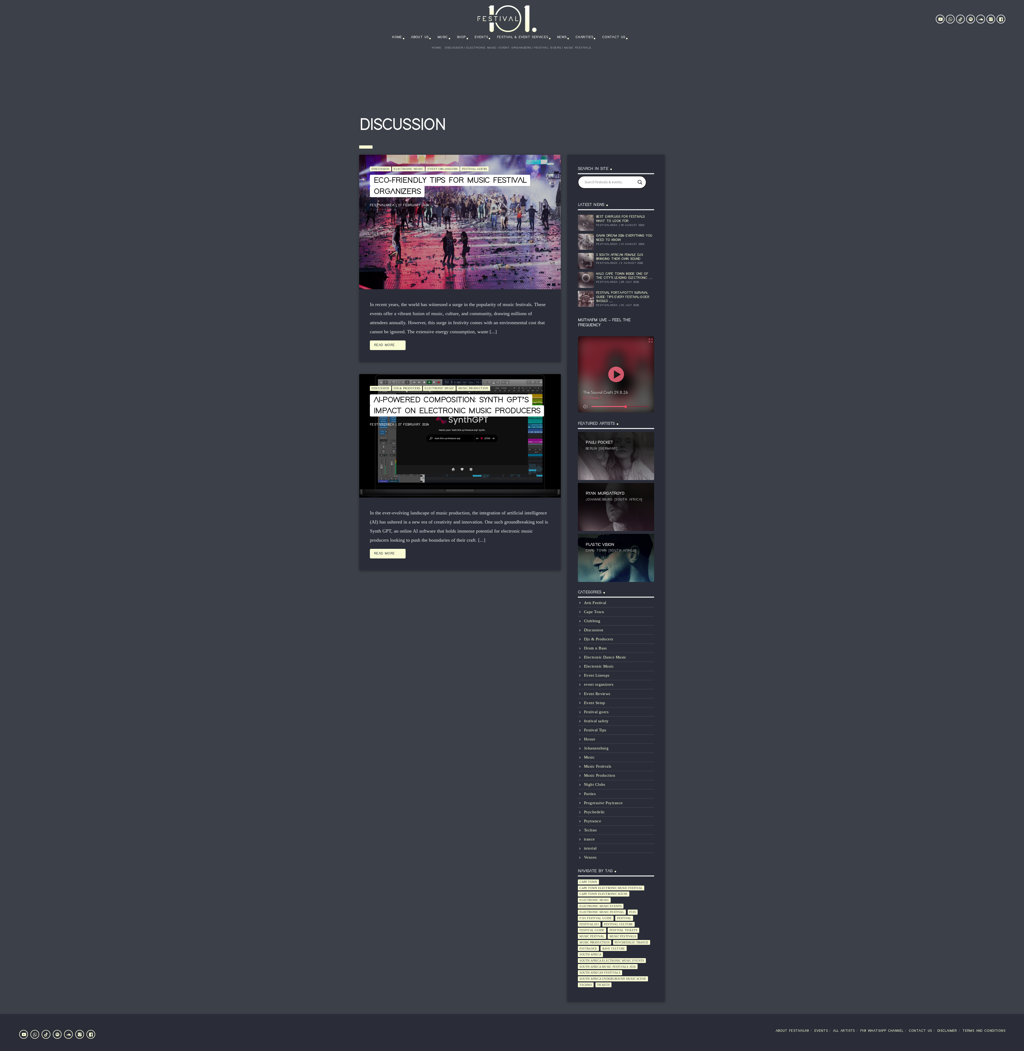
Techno (590, 830)
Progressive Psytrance (603, 803)
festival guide (591, 930)
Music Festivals (577, 47)
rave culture (613, 948)
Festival (624, 918)
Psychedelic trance (631, 942)
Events (481, 37)
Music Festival (591, 936)
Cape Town (594, 612)
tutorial (590, 848)
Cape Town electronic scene (603, 893)
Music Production (473, 388)
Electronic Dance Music (605, 657)
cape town (588, 881)
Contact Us (613, 37)
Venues (590, 857)
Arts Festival (595, 603)
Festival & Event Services (522, 37)
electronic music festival (601, 912)
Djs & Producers (407, 388)
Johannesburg (596, 748)
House (589, 739)
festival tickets (624, 930)
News (562, 37)
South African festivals (599, 972)
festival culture (618, 924)
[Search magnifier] (640, 182)
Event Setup (594, 703)
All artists (844, 1031)
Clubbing (592, 621)
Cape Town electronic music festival (611, 888)
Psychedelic (594, 812)
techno (585, 984)
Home (397, 37)
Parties (590, 794)
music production (594, 942)
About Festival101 (792, 1031)
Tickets (603, 984)
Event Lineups (597, 675)
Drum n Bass (595, 648)
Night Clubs (594, 784)
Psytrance (592, 821)
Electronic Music (481, 47)
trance (589, 839)
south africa (590, 954)
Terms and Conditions (983, 1031)
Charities (584, 37)
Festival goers (547, 47)
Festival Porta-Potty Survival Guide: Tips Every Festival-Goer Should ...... (622, 297)
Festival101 (589, 924)
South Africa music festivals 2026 (607, 966)
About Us (420, 37)
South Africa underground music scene (612, 978)
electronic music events (600, 906)
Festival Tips (595, 730)
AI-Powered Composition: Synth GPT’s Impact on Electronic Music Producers (457, 405)
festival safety (596, 721)
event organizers (515, 47)
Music (443, 37)
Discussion (454, 47)
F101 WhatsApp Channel (881, 1031)
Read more (387, 345)
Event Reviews (597, 694)
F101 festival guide (595, 918)
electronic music (594, 900)
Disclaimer (947, 1031)
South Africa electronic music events (611, 960)
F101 (632, 912)
